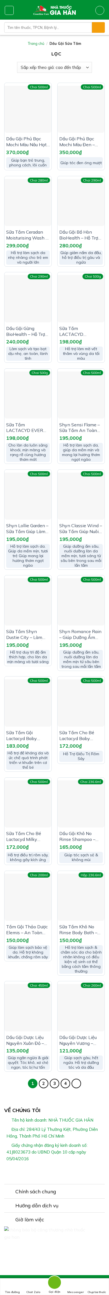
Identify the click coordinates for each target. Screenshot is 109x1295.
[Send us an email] (65, 1172)
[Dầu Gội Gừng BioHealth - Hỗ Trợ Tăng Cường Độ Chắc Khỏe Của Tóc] (27, 298)
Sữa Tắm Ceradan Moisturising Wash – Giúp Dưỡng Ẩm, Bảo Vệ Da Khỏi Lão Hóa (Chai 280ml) (27, 235)
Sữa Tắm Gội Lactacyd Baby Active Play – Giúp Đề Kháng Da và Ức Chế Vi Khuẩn (26, 735)
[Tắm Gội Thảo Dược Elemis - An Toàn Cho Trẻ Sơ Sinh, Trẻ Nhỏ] (27, 897)
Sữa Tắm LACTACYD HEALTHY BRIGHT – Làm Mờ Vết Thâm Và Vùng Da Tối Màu (80, 331)
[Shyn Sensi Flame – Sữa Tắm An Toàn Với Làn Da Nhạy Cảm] (81, 395)
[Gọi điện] (54, 1283)
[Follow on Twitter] (58, 1172)
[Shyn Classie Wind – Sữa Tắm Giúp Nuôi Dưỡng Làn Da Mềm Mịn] (81, 496)
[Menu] (9, 10)
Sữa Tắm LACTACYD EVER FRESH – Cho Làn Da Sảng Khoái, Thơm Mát (27, 428)
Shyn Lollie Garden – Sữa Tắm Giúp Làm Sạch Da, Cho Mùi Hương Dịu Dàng (27, 528)
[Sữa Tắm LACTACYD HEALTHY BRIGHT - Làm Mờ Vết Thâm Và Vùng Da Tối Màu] (81, 298)
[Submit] (98, 27)
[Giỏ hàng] (99, 10)
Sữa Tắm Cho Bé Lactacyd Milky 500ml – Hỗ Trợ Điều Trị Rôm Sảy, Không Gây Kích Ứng (27, 836)
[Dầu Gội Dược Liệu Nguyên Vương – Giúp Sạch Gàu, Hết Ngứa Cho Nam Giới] (81, 1007)
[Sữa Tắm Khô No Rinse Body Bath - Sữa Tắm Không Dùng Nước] (81, 897)
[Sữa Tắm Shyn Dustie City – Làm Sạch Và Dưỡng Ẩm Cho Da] (27, 601)
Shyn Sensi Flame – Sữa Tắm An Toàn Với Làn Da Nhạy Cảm (79, 428)
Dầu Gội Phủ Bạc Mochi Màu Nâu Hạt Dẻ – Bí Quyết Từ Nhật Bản (26, 142)
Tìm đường (12, 1292)
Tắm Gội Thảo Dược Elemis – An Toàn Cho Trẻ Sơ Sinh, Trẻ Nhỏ (27, 930)
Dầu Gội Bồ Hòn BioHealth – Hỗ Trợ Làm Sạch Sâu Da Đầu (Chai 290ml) (78, 235)
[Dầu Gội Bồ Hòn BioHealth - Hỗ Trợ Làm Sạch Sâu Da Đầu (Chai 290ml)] (81, 202)
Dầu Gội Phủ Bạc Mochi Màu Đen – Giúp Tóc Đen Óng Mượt (78, 142)
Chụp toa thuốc (96, 1292)
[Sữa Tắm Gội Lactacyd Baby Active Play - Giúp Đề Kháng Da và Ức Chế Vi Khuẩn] (27, 702)
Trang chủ (36, 43)
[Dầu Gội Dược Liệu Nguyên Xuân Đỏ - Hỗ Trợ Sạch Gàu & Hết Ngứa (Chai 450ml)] (27, 1007)
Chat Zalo (33, 1292)
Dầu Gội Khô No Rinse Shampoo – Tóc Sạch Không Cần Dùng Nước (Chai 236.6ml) (81, 836)
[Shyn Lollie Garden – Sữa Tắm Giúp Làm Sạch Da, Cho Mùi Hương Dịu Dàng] (27, 496)
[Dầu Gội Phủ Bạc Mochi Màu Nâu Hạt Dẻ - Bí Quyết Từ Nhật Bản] (27, 109)
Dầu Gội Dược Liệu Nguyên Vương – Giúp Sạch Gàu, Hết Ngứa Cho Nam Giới (79, 1040)
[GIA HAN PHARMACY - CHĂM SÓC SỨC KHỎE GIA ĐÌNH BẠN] (54, 9)
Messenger (75, 1292)
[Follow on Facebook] (44, 1172)
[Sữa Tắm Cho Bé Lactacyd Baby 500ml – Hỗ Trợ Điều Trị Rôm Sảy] (81, 702)
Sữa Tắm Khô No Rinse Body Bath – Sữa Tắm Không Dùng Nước (78, 930)
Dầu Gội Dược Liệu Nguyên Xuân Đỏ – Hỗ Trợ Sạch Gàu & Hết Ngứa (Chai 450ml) (25, 1040)
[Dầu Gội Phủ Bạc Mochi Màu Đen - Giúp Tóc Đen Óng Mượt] (81, 109)
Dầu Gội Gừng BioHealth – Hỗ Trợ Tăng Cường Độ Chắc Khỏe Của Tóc (26, 331)
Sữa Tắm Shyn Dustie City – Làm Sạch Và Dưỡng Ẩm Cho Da (26, 634)
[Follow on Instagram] (51, 1172)
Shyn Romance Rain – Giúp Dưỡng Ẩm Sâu (80, 634)
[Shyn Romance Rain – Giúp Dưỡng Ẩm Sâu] (81, 601)
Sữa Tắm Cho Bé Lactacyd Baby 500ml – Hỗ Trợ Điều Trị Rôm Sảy (80, 735)
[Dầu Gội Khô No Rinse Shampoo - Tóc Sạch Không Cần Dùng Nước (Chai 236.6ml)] (81, 803)
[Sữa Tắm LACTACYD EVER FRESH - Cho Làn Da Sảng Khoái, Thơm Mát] (27, 395)
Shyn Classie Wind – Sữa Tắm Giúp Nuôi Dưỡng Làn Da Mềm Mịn (80, 528)
